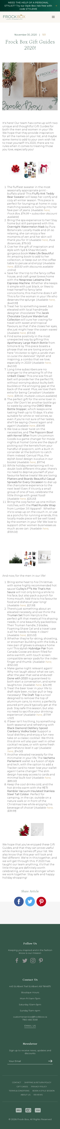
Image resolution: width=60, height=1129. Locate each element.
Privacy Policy (39, 1086)
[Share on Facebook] (19, 901)
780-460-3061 (30, 1019)
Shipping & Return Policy (37, 1082)
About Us (25, 1094)
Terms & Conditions (19, 1090)
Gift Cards (22, 1086)
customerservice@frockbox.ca (30, 1016)
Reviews (38, 1094)
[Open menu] (53, 16)
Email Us (30, 1025)
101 (44, 34)
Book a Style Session (43, 1090)
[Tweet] (30, 901)
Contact (16, 1082)
